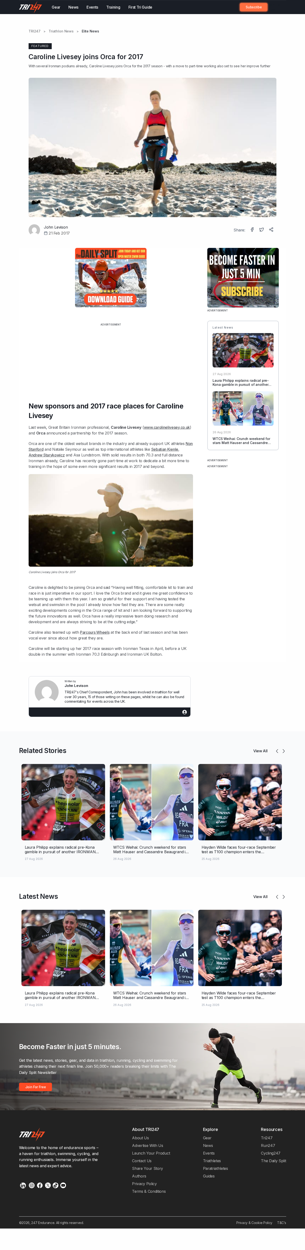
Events (92, 7)
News (73, 7)
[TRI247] (30, 7)
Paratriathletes (215, 1168)
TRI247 (35, 31)
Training (113, 7)
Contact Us (142, 1160)
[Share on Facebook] (252, 230)
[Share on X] (262, 230)
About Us (140, 1137)
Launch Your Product (151, 1153)
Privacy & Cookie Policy (254, 1223)
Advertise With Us (147, 1145)
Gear (56, 7)
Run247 (268, 1145)
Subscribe (254, 7)
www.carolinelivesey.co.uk (167, 427)
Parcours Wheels (94, 632)
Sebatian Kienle (164, 449)
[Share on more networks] (271, 230)
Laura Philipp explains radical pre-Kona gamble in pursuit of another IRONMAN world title (241, 384)
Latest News (38, 896)
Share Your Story (147, 1168)
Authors (139, 1176)
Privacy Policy (144, 1183)
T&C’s (281, 1223)
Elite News (90, 31)
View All (260, 750)
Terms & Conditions (149, 1191)
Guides (209, 1176)
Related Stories (42, 751)
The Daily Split (273, 1160)
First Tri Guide (140, 7)
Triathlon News (61, 31)
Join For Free (274, 7)
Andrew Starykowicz (47, 455)
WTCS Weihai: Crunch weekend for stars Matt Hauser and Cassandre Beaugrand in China (241, 443)
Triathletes (212, 1160)
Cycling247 (270, 1153)
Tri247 (266, 1137)
